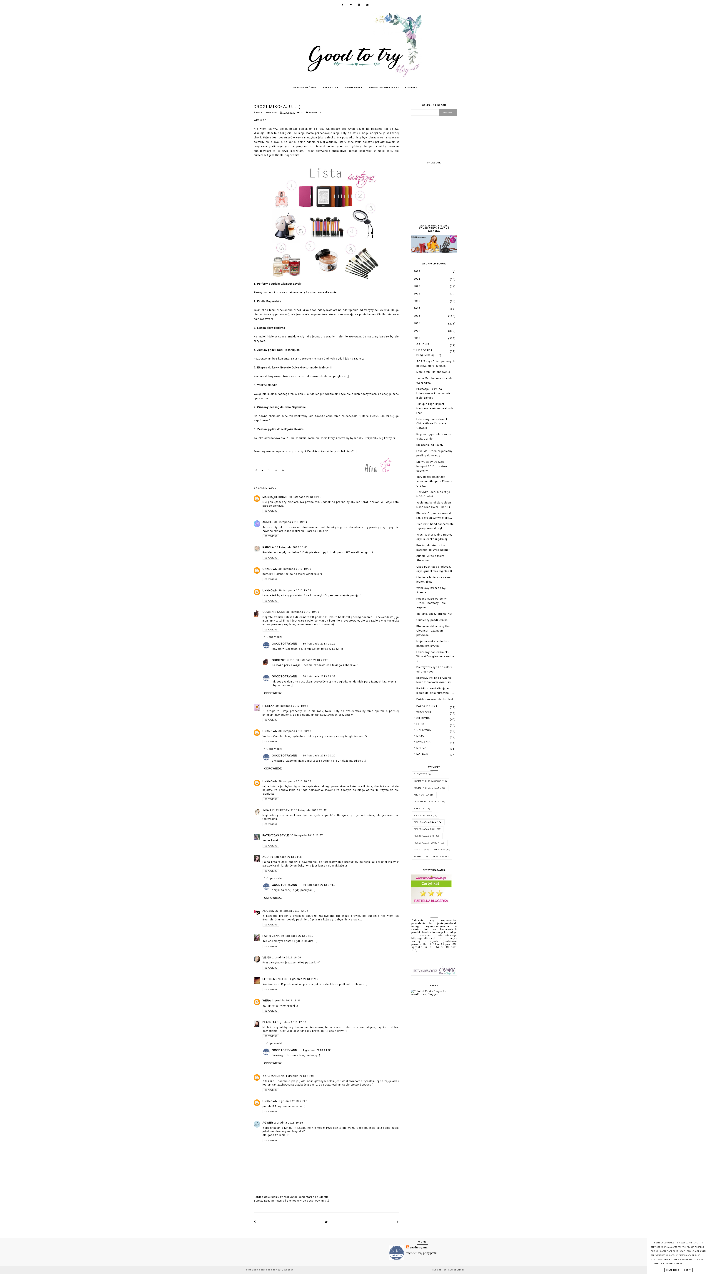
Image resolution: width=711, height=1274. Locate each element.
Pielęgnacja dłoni (425, 829)
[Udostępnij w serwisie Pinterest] (283, 471)
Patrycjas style (276, 835)
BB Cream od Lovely (429, 444)
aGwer (268, 1122)
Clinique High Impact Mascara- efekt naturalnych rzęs (434, 408)
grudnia (423, 344)
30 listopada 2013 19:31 (294, 590)
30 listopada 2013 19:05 (291, 547)
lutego (422, 753)
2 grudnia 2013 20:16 (288, 1122)
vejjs (267, 957)
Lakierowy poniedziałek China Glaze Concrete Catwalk (432, 424)
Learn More (672, 1270)
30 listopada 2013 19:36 (302, 611)
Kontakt (411, 87)
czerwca (423, 729)
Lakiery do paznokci (426, 802)
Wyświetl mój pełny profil (421, 1253)
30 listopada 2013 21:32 (319, 676)
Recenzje (331, 87)
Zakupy (418, 857)
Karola (268, 547)
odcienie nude (274, 611)
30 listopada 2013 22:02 (291, 910)
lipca (420, 724)
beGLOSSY (439, 857)
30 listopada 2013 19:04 (290, 522)
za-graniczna (274, 1075)
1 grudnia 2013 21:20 (292, 1101)
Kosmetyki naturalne (427, 788)
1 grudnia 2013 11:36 (286, 1000)
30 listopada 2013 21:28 (312, 660)
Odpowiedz (271, 511)
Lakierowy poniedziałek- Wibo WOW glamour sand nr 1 (435, 656)
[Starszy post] (398, 1221)
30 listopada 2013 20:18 (294, 731)
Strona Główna (305, 87)
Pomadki (419, 850)
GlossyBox (420, 774)
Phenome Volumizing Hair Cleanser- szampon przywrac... (433, 631)
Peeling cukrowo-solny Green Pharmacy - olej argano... (431, 603)
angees (268, 910)
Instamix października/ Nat (434, 613)
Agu (266, 856)
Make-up (419, 809)
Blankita (269, 1022)
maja (420, 735)
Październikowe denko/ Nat (434, 699)
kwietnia (423, 741)
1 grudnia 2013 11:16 (304, 979)
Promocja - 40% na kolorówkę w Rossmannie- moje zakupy (434, 393)
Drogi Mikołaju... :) (428, 355)
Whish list (316, 112)
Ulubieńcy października (432, 620)
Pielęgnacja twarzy (426, 843)
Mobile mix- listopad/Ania (433, 371)
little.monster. (275, 979)
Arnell (268, 522)
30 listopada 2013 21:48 (286, 856)
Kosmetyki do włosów (427, 781)
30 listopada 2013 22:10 (297, 935)
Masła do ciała (423, 815)
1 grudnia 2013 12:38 (291, 1022)
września (424, 712)
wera (267, 1000)
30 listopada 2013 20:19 (319, 643)
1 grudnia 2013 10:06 (286, 957)
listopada (424, 350)
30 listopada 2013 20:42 (310, 810)
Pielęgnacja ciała (425, 822)
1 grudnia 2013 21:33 (317, 1050)
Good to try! (274, 1270)
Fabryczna (271, 935)
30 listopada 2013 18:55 (305, 497)
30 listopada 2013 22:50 (319, 884)
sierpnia (423, 718)
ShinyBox (439, 850)
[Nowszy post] (255, 1221)
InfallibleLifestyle (278, 810)
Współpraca (354, 87)
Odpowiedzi (274, 637)
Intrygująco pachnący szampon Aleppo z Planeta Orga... (434, 481)
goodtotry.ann (284, 643)
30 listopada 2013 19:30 (294, 568)
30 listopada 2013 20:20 (319, 755)
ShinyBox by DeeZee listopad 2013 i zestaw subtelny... (431, 466)
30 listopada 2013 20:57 (306, 835)
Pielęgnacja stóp (424, 836)
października (426, 706)
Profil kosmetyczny (384, 87)
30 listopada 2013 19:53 (292, 705)
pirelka (268, 705)
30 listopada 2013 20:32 (294, 781)
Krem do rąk (421, 795)
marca (421, 747)
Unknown (270, 568)
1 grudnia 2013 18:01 (300, 1075)
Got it (687, 1270)
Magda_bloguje (275, 497)
